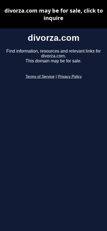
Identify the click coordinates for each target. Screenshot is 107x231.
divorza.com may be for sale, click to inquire (53, 14)
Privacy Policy (70, 76)
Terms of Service (40, 76)
